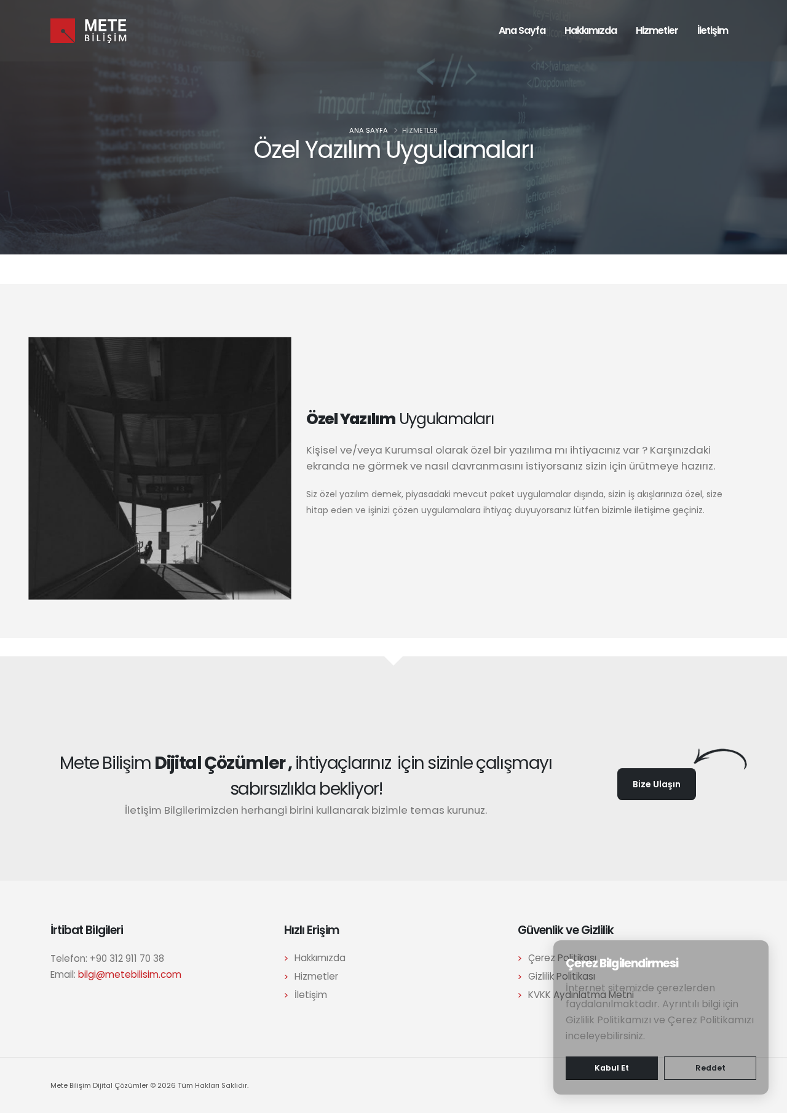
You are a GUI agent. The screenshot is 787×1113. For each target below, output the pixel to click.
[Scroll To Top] (765, 1099)
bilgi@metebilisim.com (129, 974)
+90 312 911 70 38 (127, 958)
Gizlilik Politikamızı (608, 1020)
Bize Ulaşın (657, 784)
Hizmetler (657, 30)
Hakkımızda (590, 30)
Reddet (710, 1068)
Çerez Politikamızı (711, 1020)
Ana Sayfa (522, 30)
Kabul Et (612, 1068)
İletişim (712, 30)
